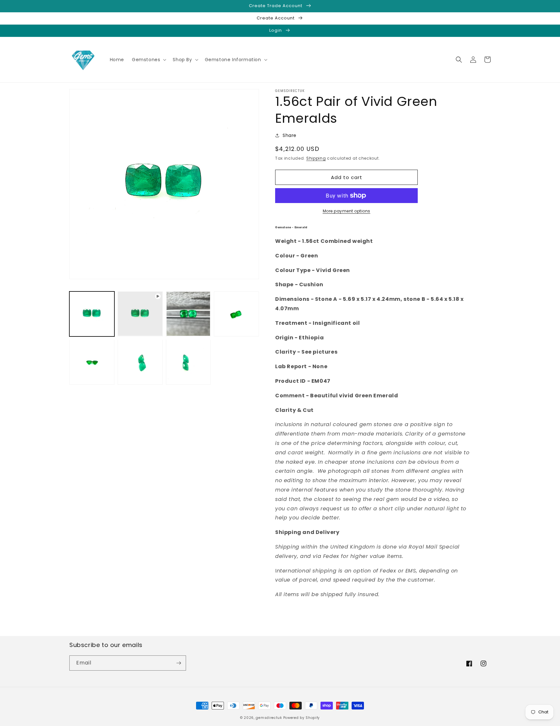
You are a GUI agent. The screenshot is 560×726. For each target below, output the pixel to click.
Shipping (316, 158)
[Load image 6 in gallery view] (188, 361)
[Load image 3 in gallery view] (236, 313)
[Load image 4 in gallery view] (91, 361)
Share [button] (290, 135)
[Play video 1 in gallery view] (140, 313)
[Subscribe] (178, 663)
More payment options (346, 211)
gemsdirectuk (269, 717)
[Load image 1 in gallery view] (91, 313)
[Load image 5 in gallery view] (140, 361)
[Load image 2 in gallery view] (188, 313)
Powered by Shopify (301, 717)
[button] (148, 59)
